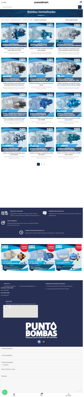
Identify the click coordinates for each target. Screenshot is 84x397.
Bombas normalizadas (14, 54)
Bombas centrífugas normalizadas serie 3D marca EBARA (41, 119)
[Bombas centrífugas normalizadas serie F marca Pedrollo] (14, 139)
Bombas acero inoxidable (74, 52)
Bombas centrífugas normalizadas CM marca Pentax (41, 84)
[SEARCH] (80, 7)
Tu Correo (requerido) (6, 355)
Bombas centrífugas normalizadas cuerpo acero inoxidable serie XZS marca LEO (14, 119)
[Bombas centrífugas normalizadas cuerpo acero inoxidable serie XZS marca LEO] (14, 104)
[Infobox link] (21, 214)
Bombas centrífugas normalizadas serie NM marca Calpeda (68, 154)
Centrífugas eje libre (47, 54)
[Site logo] (41, 2)
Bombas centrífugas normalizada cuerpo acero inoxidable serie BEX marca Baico (69, 49)
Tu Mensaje (4, 376)
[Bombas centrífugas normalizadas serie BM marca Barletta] (69, 104)
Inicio (2, 20)
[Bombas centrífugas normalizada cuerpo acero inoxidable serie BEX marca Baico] (69, 35)
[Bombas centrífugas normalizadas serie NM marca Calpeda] (69, 139)
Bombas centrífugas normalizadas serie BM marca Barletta (68, 119)
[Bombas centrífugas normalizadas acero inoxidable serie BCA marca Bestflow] (14, 70)
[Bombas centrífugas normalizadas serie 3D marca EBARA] (41, 104)
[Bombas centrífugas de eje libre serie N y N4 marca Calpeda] (41, 35)
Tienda (7, 20)
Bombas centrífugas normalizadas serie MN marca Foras (41, 154)
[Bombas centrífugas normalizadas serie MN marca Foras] (41, 139)
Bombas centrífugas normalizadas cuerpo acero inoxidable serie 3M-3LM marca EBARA (68, 84)
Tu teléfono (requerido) (7, 362)
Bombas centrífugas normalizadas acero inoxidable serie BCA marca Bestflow (14, 84)
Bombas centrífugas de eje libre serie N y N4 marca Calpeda (41, 49)
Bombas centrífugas (28, 20)
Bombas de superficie (16, 20)
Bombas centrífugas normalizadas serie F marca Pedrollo (14, 154)
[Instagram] (44, 342)
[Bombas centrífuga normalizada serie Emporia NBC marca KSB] (14, 35)
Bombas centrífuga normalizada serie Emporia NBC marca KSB (14, 49)
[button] (82, 257)
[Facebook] (39, 342)
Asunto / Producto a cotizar (8, 369)
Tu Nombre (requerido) (6, 349)
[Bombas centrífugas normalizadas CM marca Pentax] (41, 70)
